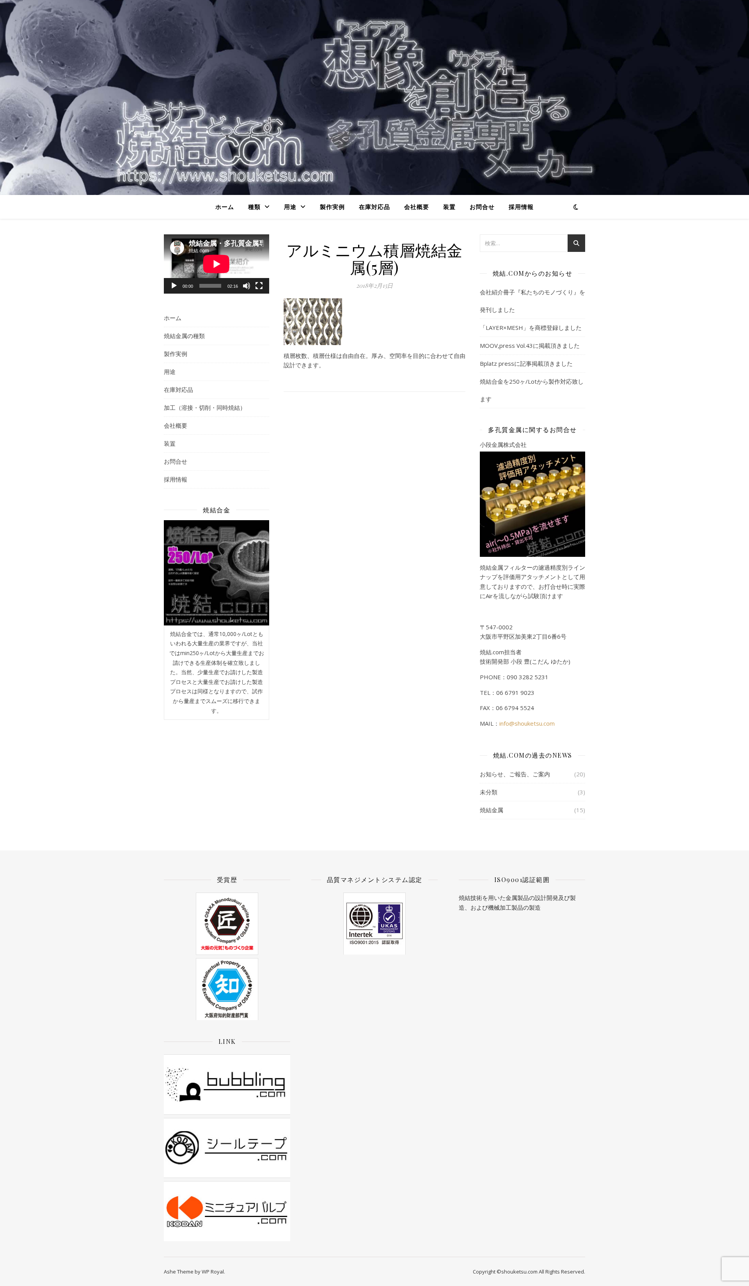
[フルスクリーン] (259, 286)
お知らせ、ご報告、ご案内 (515, 774)
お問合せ (482, 207)
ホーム (224, 207)
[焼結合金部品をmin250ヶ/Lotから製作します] (216, 572)
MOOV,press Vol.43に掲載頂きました (530, 345)
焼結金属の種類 (184, 336)
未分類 (488, 792)
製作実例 (332, 207)
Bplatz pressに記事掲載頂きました (526, 363)
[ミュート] (246, 286)
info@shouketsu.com (527, 723)
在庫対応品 (374, 207)
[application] (216, 264)
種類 (254, 207)
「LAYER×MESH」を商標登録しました (531, 327)
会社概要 (416, 207)
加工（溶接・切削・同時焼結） (205, 407)
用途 (290, 207)
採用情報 (521, 207)
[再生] (174, 286)
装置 (449, 207)
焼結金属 (491, 810)
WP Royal (213, 1271)
